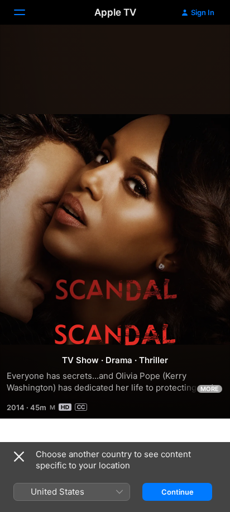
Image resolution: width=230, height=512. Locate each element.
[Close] (19, 457)
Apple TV (115, 12)
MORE (209, 389)
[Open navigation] (26, 12)
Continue (177, 491)
